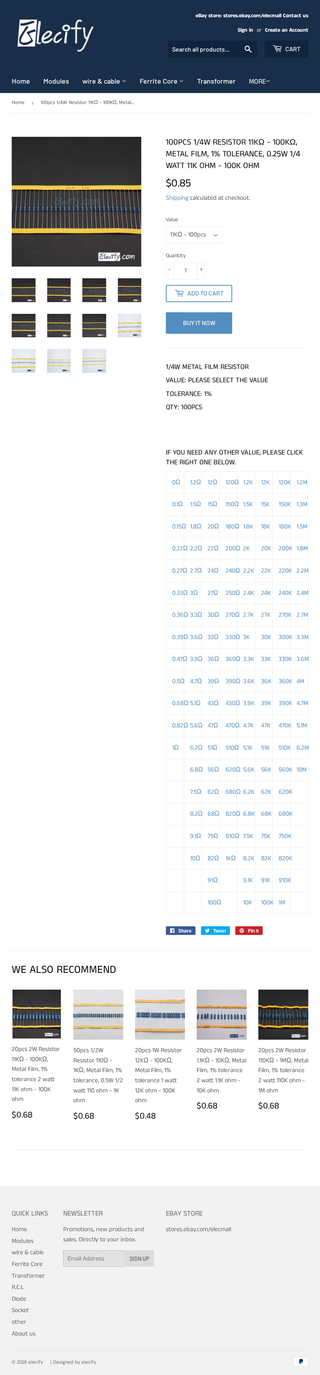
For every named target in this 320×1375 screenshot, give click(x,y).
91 (213, 880)
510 (232, 747)
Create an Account (286, 30)
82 (213, 858)
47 (213, 725)
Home (21, 81)
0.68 (180, 703)
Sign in (245, 30)
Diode (19, 1298)
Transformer (216, 81)
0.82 (180, 725)
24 (213, 570)
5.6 (196, 725)
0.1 (177, 504)
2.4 (248, 593)
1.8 (195, 526)
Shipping (177, 197)
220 (285, 570)
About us (24, 1333)
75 (213, 836)
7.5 (195, 792)
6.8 (196, 769)
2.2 (196, 548)
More (257, 82)
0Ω (176, 482)
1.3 (302, 504)
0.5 (178, 681)
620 (233, 769)
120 (232, 482)
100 (214, 902)
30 (213, 615)
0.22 (180, 548)
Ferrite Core (159, 81)
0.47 (179, 659)
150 (232, 504)
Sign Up (139, 1258)
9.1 (195, 836)
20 (213, 526)
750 (285, 836)
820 (233, 813)
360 (233, 659)
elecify (35, 1362)
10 (302, 769)
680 (233, 792)
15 (212, 504)
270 (233, 615)
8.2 (196, 813)
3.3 (196, 615)
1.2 (195, 482)
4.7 (196, 681)
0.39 (180, 637)
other (19, 1322)
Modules (56, 81)
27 (213, 593)
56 (213, 769)
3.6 (196, 637)
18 (265, 526)
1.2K (248, 482)
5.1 (195, 703)
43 (213, 703)
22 (213, 548)
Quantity (176, 256)
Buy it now (199, 322)
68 (213, 813)
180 (232, 526)
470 (233, 725)
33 (213, 637)
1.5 (195, 504)
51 (212, 747)
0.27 (179, 570)
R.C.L (18, 1287)
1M (282, 902)
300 (285, 637)
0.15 (179, 526)
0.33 (180, 593)
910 (232, 836)
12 (212, 482)
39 (213, 681)
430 (233, 703)
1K (231, 858)
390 (233, 681)
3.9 (196, 659)
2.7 (196, 570)
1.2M (302, 482)
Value (172, 220)
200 (233, 548)
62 (213, 792)
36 (213, 659)
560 (285, 769)
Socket (20, 1310)
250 (233, 593)
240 (233, 570)
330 (233, 637)
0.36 (180, 615)
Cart (292, 48)
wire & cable (102, 81)
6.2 (196, 747)
